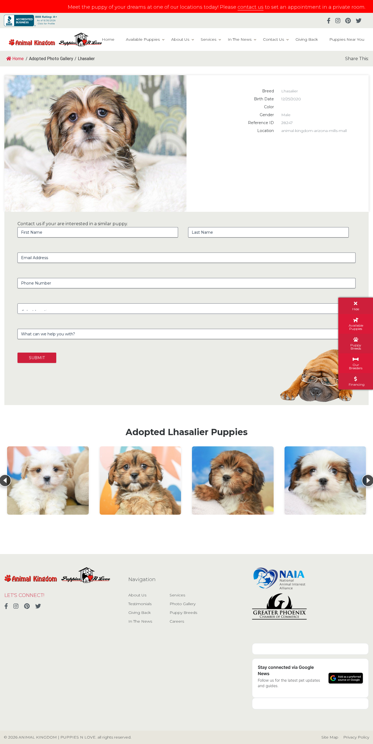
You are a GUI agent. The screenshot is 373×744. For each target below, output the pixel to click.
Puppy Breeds (183, 612)
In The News (239, 39)
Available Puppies (143, 39)
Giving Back (306, 39)
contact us (251, 7)
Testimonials (140, 603)
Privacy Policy (356, 737)
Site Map (329, 737)
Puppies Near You (346, 39)
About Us (180, 39)
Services (208, 39)
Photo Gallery (183, 603)
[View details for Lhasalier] (48, 480)
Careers (177, 621)
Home (108, 39)
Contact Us (273, 39)
